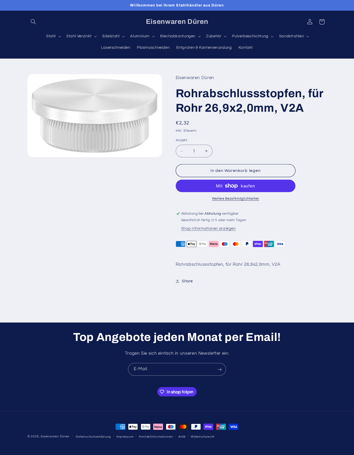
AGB (181, 436)
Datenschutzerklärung (93, 436)
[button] (33, 22)
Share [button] (187, 281)
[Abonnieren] (220, 369)
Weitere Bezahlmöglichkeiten (235, 198)
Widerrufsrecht (203, 436)
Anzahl (181, 140)
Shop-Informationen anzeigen (208, 228)
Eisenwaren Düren (55, 436)
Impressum (125, 436)
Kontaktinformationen (156, 436)
